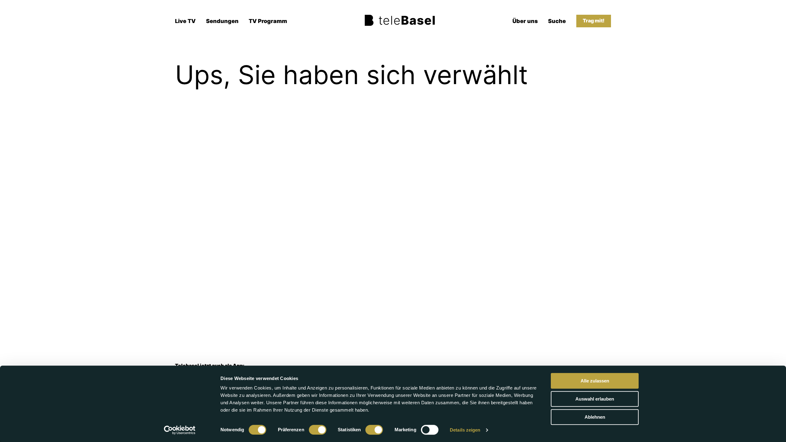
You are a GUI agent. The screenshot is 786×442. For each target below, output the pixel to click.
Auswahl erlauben (594, 398)
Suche (557, 21)
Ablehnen (595, 417)
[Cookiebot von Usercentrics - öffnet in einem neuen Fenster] (180, 430)
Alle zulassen (595, 380)
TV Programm (268, 21)
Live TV (185, 21)
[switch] (317, 430)
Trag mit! (594, 21)
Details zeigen (465, 429)
